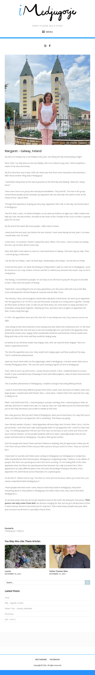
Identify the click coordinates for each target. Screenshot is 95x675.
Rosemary (9, 614)
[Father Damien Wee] (69, 556)
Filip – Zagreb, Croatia (14, 603)
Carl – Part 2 (10, 619)
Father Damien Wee (58, 571)
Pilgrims (20, 531)
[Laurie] (25, 556)
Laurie (8, 571)
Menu (49, 31)
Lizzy (7, 597)
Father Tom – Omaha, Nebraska (18, 608)
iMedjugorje (10, 531)
